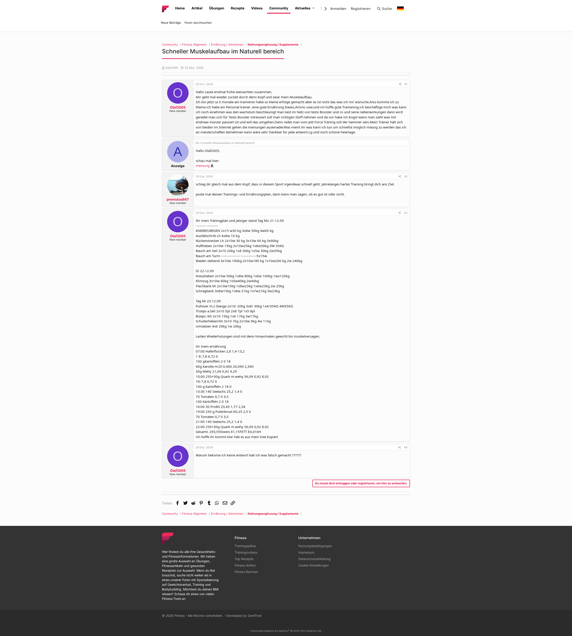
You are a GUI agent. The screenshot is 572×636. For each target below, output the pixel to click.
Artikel (196, 8)
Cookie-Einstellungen (313, 565)
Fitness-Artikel (245, 565)
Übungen (216, 8)
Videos (257, 8)
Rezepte (237, 8)
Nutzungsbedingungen (315, 546)
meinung (203, 165)
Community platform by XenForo (286, 630)
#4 (406, 447)
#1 (406, 84)
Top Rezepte (244, 559)
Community (278, 8)
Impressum (306, 552)
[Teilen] (400, 84)
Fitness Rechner (246, 572)
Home (180, 8)
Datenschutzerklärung (314, 559)
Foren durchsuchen (198, 22)
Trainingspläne (245, 546)
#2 (406, 176)
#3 (406, 212)
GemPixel (254, 615)
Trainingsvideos (246, 552)
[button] (313, 8)
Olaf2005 (171, 67)
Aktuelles (302, 8)
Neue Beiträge (171, 22)
